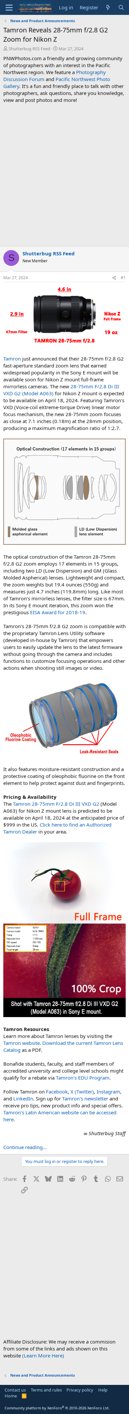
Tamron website (21, 1043)
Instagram (108, 1091)
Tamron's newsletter (85, 1098)
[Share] (114, 278)
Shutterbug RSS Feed (29, 49)
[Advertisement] (64, 174)
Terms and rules (46, 1390)
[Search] (121, 7)
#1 (123, 277)
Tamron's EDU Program (82, 1077)
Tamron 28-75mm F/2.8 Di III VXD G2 (56, 803)
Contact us (15, 1390)
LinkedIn (23, 1098)
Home (11, 1396)
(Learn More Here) (43, 1355)
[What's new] (108, 7)
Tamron (12, 358)
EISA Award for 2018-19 (57, 612)
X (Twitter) (82, 1091)
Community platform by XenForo (57, 1407)
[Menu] (9, 7)
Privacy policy (79, 1390)
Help (103, 1390)
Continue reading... (25, 1147)
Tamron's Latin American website (41, 1112)
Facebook (57, 1091)
